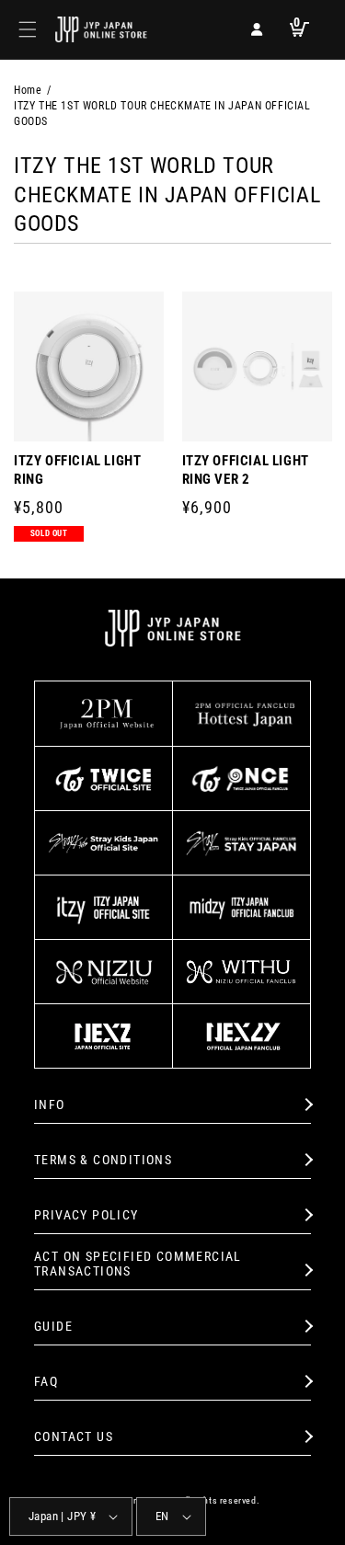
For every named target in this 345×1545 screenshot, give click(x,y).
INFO (49, 1104)
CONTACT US (73, 1436)
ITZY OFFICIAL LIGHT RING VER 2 (245, 469)
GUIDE (53, 1326)
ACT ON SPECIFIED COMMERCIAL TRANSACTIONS (138, 1264)
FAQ (46, 1381)
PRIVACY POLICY (86, 1214)
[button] (27, 29)
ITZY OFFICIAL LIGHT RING (77, 469)
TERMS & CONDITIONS (103, 1159)
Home (27, 90)
